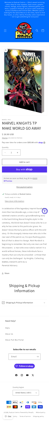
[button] (5, 30)
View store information (14, 201)
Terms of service (25, 416)
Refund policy (40, 412)
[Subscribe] (37, 357)
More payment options (24, 187)
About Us (9, 334)
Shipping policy (38, 416)
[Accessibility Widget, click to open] (45, 211)
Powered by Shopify (27, 412)
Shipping (4, 138)
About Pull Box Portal (14, 340)
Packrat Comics (14, 412)
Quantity (5, 147)
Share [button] (7, 273)
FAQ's (7, 328)
